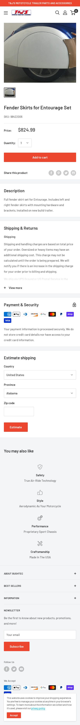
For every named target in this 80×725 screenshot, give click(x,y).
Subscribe (17, 646)
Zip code (9, 403)
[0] (72, 12)
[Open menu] (6, 12)
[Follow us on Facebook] (6, 669)
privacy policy (38, 708)
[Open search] (57, 13)
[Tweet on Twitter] (66, 173)
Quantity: (10, 143)
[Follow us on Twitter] (14, 669)
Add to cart (40, 157)
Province (9, 384)
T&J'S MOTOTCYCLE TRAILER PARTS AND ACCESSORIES (40, 3)
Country (9, 366)
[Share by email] (73, 173)
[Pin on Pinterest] (58, 173)
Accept (14, 715)
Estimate (16, 427)
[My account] (65, 13)
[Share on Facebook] (51, 173)
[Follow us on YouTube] (21, 669)
